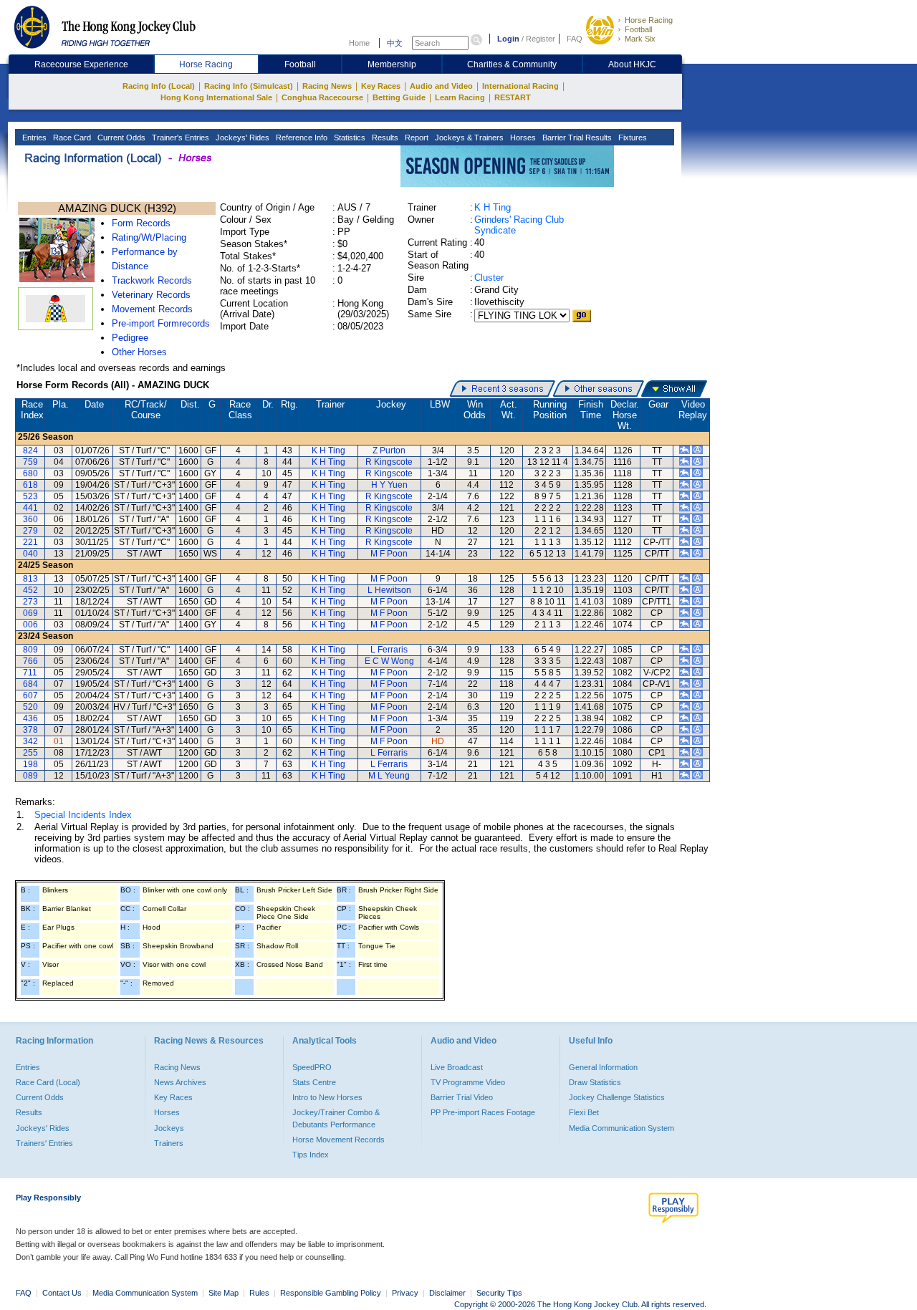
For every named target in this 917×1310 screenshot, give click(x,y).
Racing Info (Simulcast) (248, 86)
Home (359, 43)
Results (384, 137)
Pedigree (130, 337)
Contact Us (62, 1293)
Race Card (71, 137)
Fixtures (631, 137)
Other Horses (139, 352)
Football (638, 29)
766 (30, 661)
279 (30, 531)
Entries (33, 137)
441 (30, 508)
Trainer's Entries (179, 137)
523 (30, 496)
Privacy (405, 1293)
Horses (522, 137)
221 (30, 542)
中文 (395, 43)
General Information (603, 1067)
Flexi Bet (584, 1112)
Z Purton (389, 451)
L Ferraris (389, 650)
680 (30, 473)
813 (30, 579)
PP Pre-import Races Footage (483, 1112)
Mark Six (640, 38)
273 (30, 602)
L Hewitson (389, 590)
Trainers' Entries (44, 1143)
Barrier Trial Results (576, 137)
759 (30, 462)
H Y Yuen (389, 485)
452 (30, 590)
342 (30, 741)
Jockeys (169, 1128)
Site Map (223, 1293)
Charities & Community (512, 64)
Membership (392, 64)
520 (30, 707)
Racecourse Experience (81, 64)
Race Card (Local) (48, 1082)
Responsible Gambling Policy (330, 1293)
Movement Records (152, 309)
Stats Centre (314, 1082)
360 (30, 519)
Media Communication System (621, 1128)
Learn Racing (460, 97)
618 (30, 485)
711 (30, 673)
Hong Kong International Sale (216, 97)
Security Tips (499, 1293)
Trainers (168, 1143)
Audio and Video (441, 86)
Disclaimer (447, 1293)
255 (30, 753)
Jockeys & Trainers (468, 137)
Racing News (327, 86)
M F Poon (389, 554)
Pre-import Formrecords (161, 323)
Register (540, 38)
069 (30, 613)
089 (30, 776)
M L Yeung (389, 776)
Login (508, 38)
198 (30, 764)
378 (30, 730)
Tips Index (310, 1154)
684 (30, 684)
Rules (260, 1293)
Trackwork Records (152, 280)
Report (415, 137)
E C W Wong (389, 661)
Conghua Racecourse (322, 97)
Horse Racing (649, 20)
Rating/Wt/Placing (149, 237)
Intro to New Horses (327, 1097)
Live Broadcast (457, 1067)
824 (30, 451)
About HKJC (632, 64)
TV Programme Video (468, 1082)
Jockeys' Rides (241, 137)
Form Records (141, 223)
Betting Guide (399, 97)
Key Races (380, 86)
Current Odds (120, 137)
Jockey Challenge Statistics (617, 1097)
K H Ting (492, 207)
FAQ (574, 38)
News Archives (180, 1082)
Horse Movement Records (338, 1139)
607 (30, 695)
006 (30, 625)
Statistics (348, 137)
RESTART (512, 97)
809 (30, 650)
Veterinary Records (151, 294)
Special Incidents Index (83, 814)
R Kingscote (389, 462)
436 (30, 718)
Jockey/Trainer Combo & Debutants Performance (336, 1118)
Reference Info (300, 137)
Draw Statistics (595, 1082)
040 (30, 554)
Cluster (489, 277)
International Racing (520, 86)
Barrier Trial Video (462, 1097)
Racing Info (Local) (159, 86)
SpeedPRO (312, 1067)
